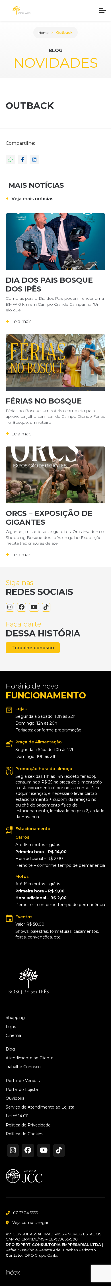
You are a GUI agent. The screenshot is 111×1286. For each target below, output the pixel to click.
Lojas (11, 1026)
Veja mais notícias (30, 198)
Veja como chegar (30, 1222)
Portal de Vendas (23, 1080)
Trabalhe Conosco (23, 1066)
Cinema (13, 1035)
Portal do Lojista (22, 1089)
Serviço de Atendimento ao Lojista (40, 1107)
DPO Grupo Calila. (41, 1255)
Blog (10, 1049)
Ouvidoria (15, 1098)
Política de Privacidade (28, 1125)
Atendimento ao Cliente (30, 1058)
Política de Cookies (24, 1134)
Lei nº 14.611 (17, 1116)
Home (43, 32)
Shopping (15, 1017)
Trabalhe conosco (32, 647)
